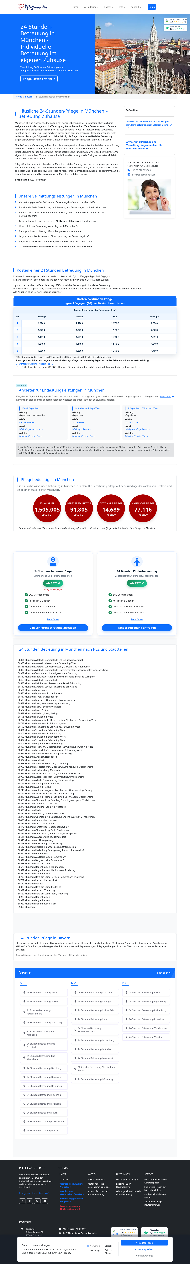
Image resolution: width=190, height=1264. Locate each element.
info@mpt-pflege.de (81, 429)
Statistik (108, 1246)
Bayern (29, 96)
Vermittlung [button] (90, 6)
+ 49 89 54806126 (27, 422)
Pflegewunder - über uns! (34, 1193)
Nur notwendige (144, 1255)
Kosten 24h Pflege (96, 1179)
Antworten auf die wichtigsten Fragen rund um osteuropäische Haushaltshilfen (149, 123)
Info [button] (121, 6)
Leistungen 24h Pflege (127, 1179)
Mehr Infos (165, 396)
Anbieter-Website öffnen (30, 436)
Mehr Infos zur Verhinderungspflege (33, 363)
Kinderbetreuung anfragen (137, 627)
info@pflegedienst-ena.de (31, 429)
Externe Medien (108, 1251)
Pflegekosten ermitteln (39, 79)
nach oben (163, 972)
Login (152, 6)
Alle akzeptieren (144, 1242)
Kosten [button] (108, 6)
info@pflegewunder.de (143, 174)
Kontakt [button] (135, 6)
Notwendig (95, 1246)
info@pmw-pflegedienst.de (137, 429)
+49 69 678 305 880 (141, 170)
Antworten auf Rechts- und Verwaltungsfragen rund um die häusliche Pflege (144, 145)
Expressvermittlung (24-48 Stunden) (70, 1207)
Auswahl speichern (144, 1249)
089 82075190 (131, 422)
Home (75, 6)
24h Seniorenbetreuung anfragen (53, 627)
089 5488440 (78, 422)
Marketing (95, 1250)
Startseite (64, 1179)
